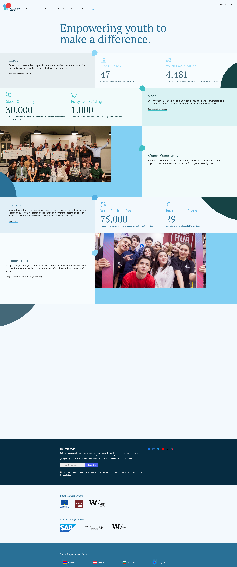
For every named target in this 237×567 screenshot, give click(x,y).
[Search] (92, 8)
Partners (74, 9)
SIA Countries (228, 4)
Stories (84, 9)
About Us (37, 9)
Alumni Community (52, 9)
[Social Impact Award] (12, 7)
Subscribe (92, 465)
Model (65, 9)
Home (27, 9)
